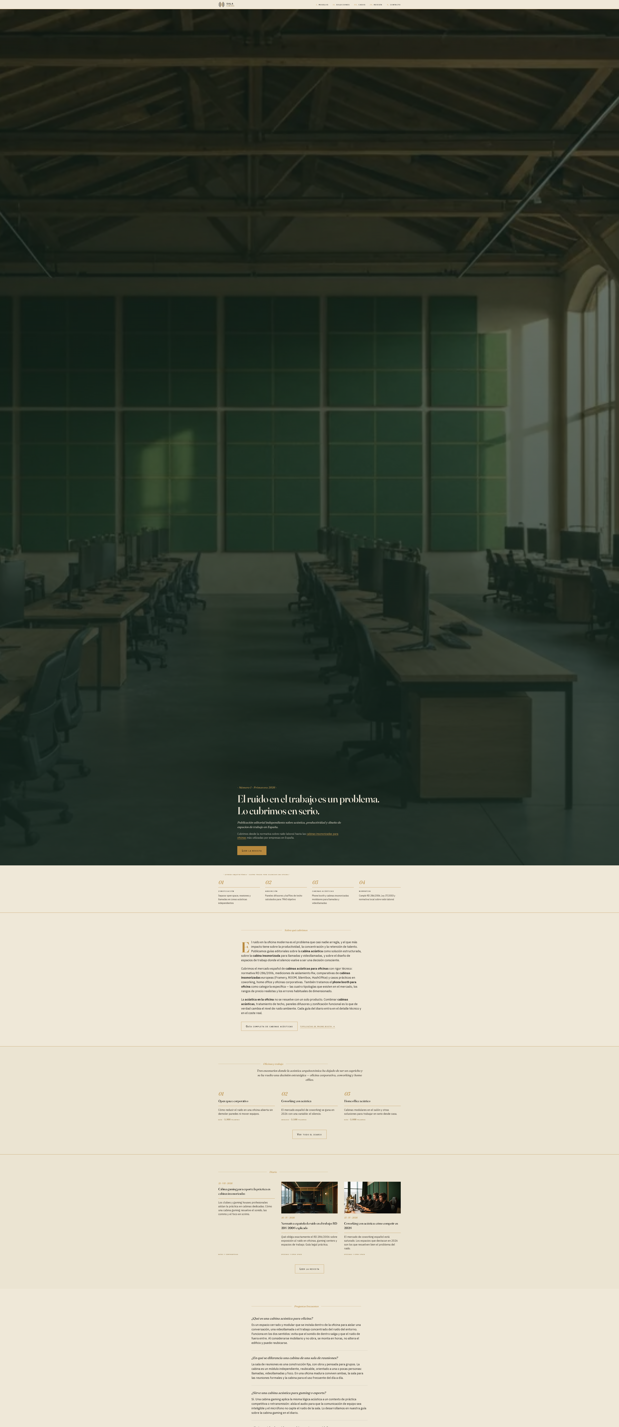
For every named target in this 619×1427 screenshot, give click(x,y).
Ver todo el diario (309, 1134)
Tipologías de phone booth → (317, 1026)
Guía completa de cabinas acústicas (269, 1026)
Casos (359, 4)
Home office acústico (357, 1101)
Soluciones (341, 4)
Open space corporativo (233, 1101)
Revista (376, 4)
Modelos (322, 4)
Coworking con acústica (296, 1101)
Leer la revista (252, 850)
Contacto (394, 4)
